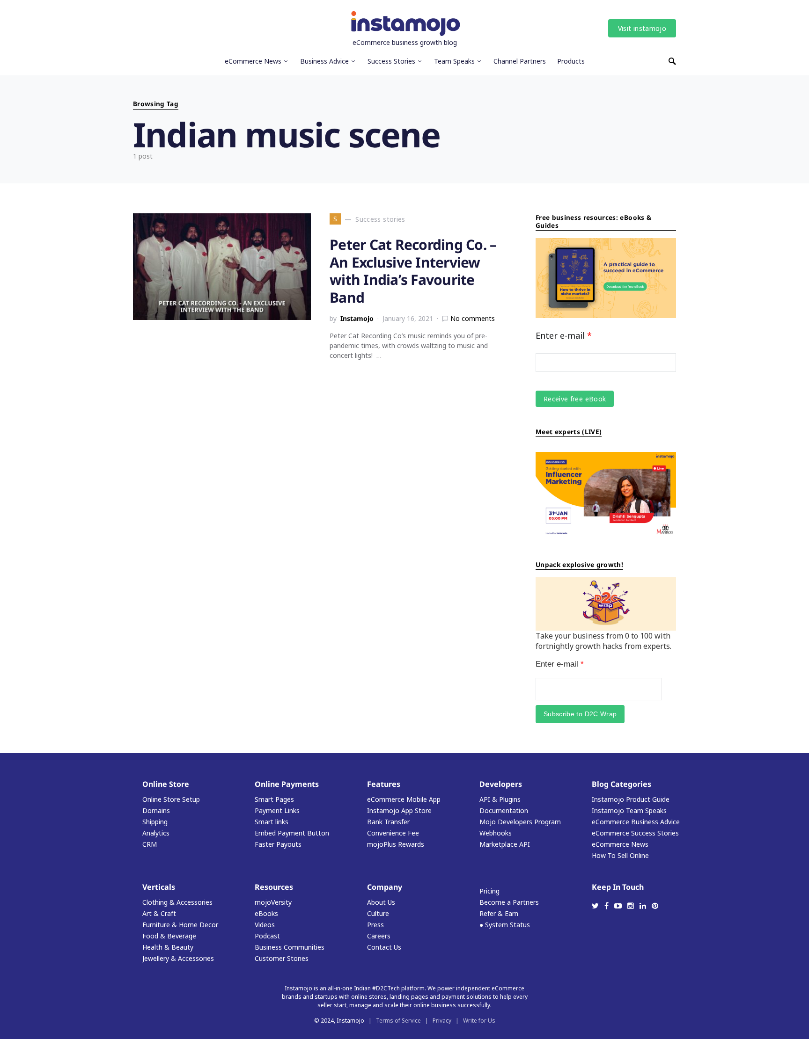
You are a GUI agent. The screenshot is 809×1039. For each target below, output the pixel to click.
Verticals (158, 887)
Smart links (271, 821)
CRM (149, 844)
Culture (378, 913)
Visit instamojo (642, 28)
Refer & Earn (498, 913)
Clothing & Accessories (177, 902)
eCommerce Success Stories (635, 832)
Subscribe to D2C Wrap (580, 714)
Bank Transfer (388, 821)
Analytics (155, 832)
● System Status (504, 924)
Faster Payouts (278, 844)
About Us (381, 902)
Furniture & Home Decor (180, 924)
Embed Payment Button (292, 832)
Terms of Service (398, 1020)
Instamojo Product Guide (630, 799)
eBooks (266, 913)
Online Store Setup (171, 799)
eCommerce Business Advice (636, 821)
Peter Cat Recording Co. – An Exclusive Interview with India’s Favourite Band (413, 271)
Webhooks (495, 832)
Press (375, 924)
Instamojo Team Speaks (629, 810)
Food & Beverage (169, 935)
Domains (156, 810)
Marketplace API (504, 844)
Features (383, 784)
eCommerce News (620, 844)
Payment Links (277, 810)
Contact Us (384, 947)
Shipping (155, 821)
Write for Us (479, 1020)
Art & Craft (159, 913)
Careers (378, 935)
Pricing (489, 890)
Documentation (503, 810)
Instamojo (357, 318)
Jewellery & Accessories (178, 958)
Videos (265, 924)
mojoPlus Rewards (395, 844)
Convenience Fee (393, 832)
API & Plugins (500, 799)
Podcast (267, 935)
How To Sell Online (620, 855)
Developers (500, 784)
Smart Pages (274, 799)
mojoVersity (273, 902)
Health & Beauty (167, 947)
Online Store (165, 784)
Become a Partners (509, 902)
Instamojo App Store (399, 810)
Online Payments (287, 784)
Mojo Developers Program (520, 821)
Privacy (442, 1020)
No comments (472, 318)
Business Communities (289, 947)
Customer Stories (282, 958)
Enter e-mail (564, 335)
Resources (274, 887)
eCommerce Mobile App (404, 799)
